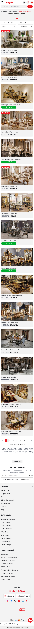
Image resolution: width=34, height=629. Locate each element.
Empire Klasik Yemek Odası (9, 77)
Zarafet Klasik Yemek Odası (9, 241)
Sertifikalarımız (6, 503)
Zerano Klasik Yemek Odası (9, 213)
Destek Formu (5, 580)
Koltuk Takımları (6, 529)
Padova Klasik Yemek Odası (9, 186)
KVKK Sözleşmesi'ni (9, 479)
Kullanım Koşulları (7, 564)
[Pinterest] (26, 601)
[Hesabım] (24, 2)
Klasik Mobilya (13, 11)
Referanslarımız (6, 497)
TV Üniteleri (5, 532)
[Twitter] (15, 601)
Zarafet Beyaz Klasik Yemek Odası (11, 159)
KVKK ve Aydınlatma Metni (9, 567)
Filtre (4, 26)
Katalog (3, 506)
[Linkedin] (22, 601)
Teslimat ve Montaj (7, 573)
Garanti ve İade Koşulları (9, 557)
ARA (30, 6)
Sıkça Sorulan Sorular (8, 576)
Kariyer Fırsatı (5, 494)
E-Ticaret (11, 627)
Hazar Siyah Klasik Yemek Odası (10, 105)
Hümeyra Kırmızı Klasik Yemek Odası (11, 404)
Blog (2, 510)
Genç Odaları (5, 535)
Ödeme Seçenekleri (7, 500)
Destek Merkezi (24, 596)
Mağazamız (10, 596)
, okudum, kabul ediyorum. (16, 479)
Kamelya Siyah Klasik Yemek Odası (11, 295)
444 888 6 (18, 591)
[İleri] (31, 440)
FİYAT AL (10, 107)
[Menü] (3, 2)
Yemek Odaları (6, 525)
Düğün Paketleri (6, 538)
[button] (17, 18)
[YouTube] (18, 601)
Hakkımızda (5, 490)
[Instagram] (7, 601)
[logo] (9, 2)
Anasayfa (4, 11)
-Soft (7, 627)
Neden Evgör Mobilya (8, 560)
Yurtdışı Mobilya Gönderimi (9, 570)
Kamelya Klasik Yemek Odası (9, 322)
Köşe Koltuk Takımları (8, 519)
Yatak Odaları (5, 522)
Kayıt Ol (30, 475)
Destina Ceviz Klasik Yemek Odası (11, 350)
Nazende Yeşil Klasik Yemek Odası (11, 431)
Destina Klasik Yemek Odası (9, 377)
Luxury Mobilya (6, 545)
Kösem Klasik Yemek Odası (9, 50)
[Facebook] (11, 601)
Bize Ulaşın (4, 554)
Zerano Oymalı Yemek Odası (9, 132)
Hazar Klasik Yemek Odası (9, 268)
